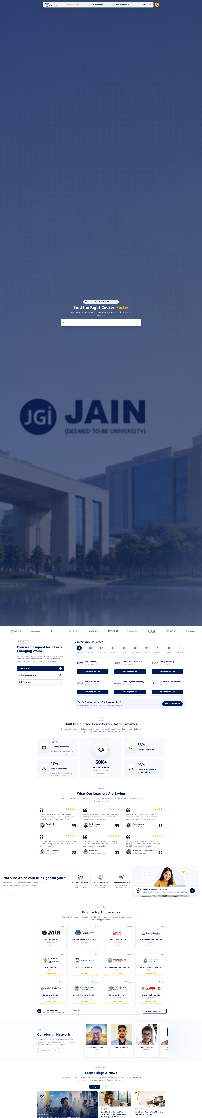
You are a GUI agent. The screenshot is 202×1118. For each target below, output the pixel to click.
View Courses (51, 946)
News (107, 1087)
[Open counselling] (157, 5)
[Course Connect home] (51, 5)
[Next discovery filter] (183, 648)
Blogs (95, 1087)
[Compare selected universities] (136, 1011)
